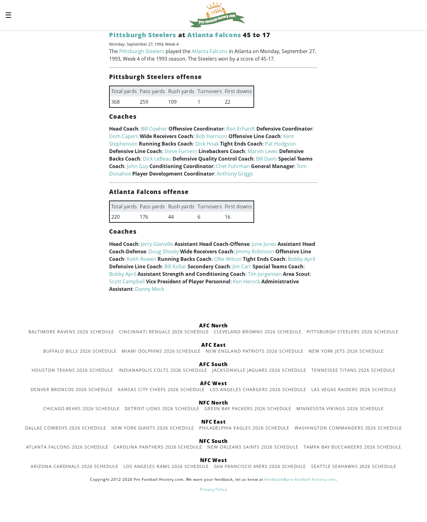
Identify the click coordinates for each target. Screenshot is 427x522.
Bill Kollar (175, 266)
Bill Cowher (154, 128)
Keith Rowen (141, 259)
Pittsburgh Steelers (142, 35)
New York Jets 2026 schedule (346, 351)
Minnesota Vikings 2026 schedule (340, 408)
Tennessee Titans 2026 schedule (353, 370)
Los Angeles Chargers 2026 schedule (258, 389)
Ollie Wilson (228, 259)
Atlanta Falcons (214, 35)
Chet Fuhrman (233, 166)
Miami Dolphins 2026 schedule (161, 351)
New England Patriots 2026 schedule (255, 351)
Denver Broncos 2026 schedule (72, 389)
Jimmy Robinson (255, 251)
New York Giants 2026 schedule (152, 428)
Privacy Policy (213, 489)
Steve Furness (180, 151)
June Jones (264, 244)
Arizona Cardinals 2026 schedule (74, 466)
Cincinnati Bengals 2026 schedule (164, 332)
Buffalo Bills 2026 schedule (80, 351)
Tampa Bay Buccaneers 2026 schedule (352, 447)
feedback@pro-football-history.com (300, 479)
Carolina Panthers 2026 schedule (157, 447)
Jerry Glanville (157, 244)
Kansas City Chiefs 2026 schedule (161, 389)
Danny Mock (149, 289)
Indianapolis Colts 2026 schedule (162, 370)
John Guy (137, 166)
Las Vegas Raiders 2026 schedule (353, 389)
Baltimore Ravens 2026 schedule (71, 332)
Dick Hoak (207, 143)
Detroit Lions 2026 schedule (162, 408)
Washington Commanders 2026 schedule (348, 428)
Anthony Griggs (235, 173)
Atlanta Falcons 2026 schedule (67, 447)
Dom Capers (123, 136)
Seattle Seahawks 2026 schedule (353, 466)
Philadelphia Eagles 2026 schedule (244, 428)
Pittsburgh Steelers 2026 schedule (353, 332)
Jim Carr (242, 266)
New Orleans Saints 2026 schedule (253, 447)
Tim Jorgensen (265, 274)
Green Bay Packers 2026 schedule (248, 408)
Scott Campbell (127, 281)
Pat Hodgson (280, 143)
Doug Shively (163, 251)
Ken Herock (246, 281)
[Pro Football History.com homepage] (217, 14)
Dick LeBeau (157, 158)
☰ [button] (8, 15)
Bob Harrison (211, 136)
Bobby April (301, 259)
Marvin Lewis (263, 151)
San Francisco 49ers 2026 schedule (260, 466)
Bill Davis (266, 158)
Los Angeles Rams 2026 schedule (166, 466)
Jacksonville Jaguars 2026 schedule (259, 370)
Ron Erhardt (240, 128)
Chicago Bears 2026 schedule (81, 408)
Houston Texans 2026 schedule (72, 370)
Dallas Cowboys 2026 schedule (65, 428)
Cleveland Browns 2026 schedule (258, 332)
